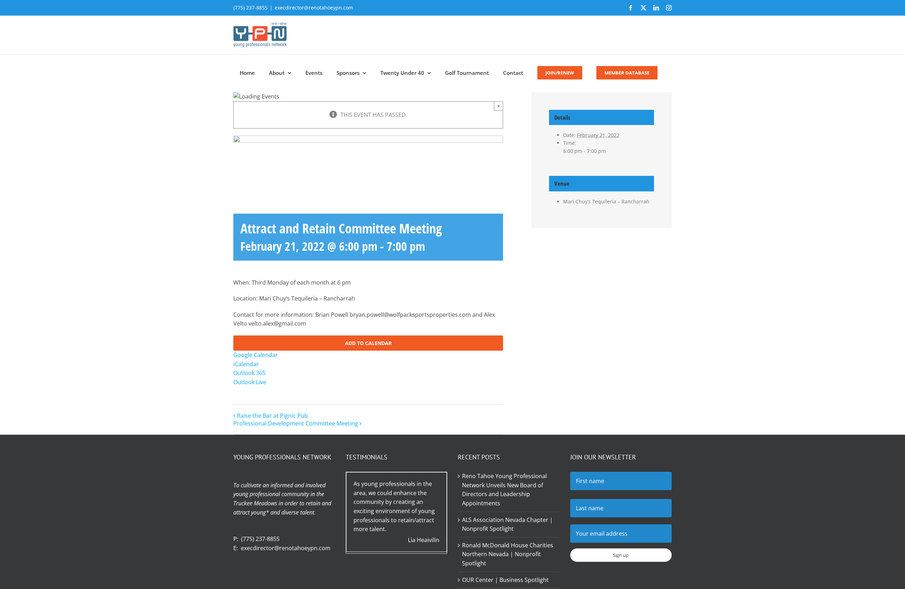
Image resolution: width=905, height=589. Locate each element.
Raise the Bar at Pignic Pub (272, 416)
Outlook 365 (249, 373)
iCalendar (246, 364)
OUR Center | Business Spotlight (505, 580)
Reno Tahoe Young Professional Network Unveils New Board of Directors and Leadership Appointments (504, 489)
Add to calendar (368, 343)
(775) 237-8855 (260, 539)
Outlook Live (249, 382)
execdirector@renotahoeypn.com (314, 7)
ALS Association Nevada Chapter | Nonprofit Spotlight (507, 524)
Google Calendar (255, 355)
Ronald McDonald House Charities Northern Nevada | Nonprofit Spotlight (507, 554)
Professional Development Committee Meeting (295, 423)
